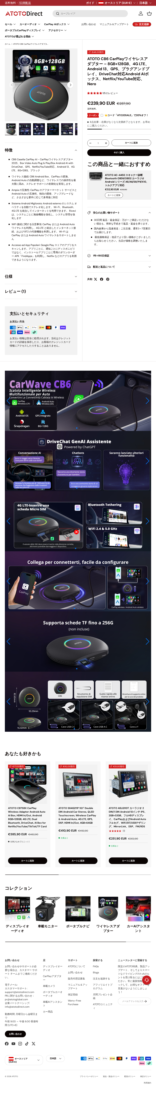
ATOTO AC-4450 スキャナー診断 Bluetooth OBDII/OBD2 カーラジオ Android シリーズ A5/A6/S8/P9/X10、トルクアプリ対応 (127, 180)
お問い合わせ (88, 24)
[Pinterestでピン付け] (108, 279)
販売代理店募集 (76, 978)
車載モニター (48, 926)
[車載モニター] (47, 908)
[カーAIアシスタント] (138, 908)
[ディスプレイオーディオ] (17, 908)
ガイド (90, 3)
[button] (149, 13)
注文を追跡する (101, 978)
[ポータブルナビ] (78, 908)
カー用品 (48, 1011)
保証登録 (73, 994)
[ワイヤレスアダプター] (108, 908)
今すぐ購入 (119, 152)
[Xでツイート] (95, 279)
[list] (41, 85)
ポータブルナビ (78, 926)
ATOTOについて (76, 966)
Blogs (96, 972)
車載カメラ (49, 986)
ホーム (7, 44)
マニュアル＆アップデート (114, 24)
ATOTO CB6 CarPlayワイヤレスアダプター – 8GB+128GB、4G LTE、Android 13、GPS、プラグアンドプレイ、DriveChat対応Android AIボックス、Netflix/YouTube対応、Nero (31, 44)
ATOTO (15, 1076)
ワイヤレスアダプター (108, 928)
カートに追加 (131, 142)
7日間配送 (25, 3)
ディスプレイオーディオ (17, 928)
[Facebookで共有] (102, 279)
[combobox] (90, 13)
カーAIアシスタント (138, 928)
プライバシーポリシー (89, 1076)
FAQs (96, 966)
